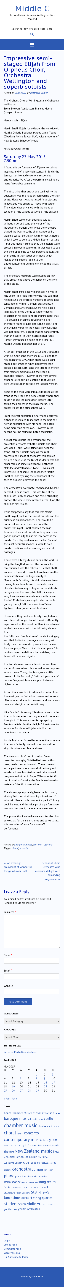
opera (28, 1162)
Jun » (14, 1098)
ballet (57, 1113)
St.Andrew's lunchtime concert (26, 1187)
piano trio (32, 1176)
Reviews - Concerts (42, 844)
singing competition (29, 1182)
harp (6, 1145)
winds (51, 1204)
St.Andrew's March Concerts (17, 1192)
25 (5, 1090)
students (12, 1203)
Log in (7, 1240)
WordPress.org (12, 1252)
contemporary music (23, 1139)
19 (13, 1086)
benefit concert (37, 1119)
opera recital (41, 1162)
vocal (42, 1203)
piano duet (20, 1176)
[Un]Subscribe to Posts (16, 1257)
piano (9, 1176)
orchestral (22, 1169)
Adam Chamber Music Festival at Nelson (29, 1113)
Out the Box (37, 1276)
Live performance (23, 844)
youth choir (10, 1209)
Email (8, 970)
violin (31, 1203)
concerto (31, 1132)
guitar (53, 1140)
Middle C (32, 8)
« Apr (7, 1098)
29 (37, 1090)
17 (53, 1082)
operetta (52, 1163)
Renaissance (12, 1182)
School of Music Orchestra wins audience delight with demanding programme (47, 871)
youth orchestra (29, 1209)
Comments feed (12, 1248)
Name (8, 955)
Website (8, 986)
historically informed (23, 1145)
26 (13, 1090)
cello (49, 1118)
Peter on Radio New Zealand (20, 1052)
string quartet (42, 1198)
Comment (10, 912)
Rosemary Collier (39, 92)
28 (29, 1090)
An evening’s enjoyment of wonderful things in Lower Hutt (18, 867)
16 (45, 1082)
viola (23, 1204)
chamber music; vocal (48, 1126)
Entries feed (10, 1244)
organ (38, 1169)
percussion (48, 1170)
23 (45, 1086)
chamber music (20, 1125)
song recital (47, 1181)
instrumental (44, 1145)
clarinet (20, 1133)
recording (42, 1176)
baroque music (17, 1118)
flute (45, 1140)
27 (21, 1090)
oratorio (24, 848)
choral (15, 848)
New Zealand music (33, 1151)
